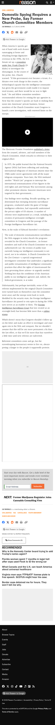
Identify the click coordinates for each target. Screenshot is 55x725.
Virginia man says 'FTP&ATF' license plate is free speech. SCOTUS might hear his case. (26, 576)
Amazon (5, 679)
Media (4, 674)
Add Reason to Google (15, 39)
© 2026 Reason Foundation (12, 700)
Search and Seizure (8, 516)
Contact (5, 669)
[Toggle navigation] (3, 2)
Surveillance (22, 513)
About (4, 629)
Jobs (4, 649)
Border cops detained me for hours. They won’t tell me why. (24, 583)
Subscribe (38, 486)
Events (5, 639)
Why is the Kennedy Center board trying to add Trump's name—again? (27, 552)
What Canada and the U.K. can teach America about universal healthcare (27, 568)
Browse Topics (8, 634)
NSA (14, 513)
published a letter (42, 149)
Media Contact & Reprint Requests (16, 534)
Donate (5, 654)
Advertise (6, 659)
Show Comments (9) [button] (15, 540)
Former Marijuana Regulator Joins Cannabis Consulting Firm (27, 499)
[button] (52, 2)
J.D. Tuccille (6, 27)
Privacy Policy (38, 700)
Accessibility (28, 700)
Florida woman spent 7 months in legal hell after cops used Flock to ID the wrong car (26, 560)
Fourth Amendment (34, 513)
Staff (4, 644)
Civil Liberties (8, 10)
